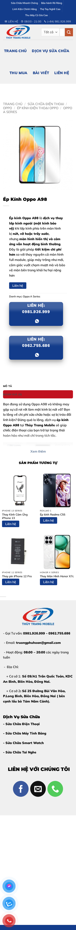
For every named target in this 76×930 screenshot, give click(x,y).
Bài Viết (41, 72)
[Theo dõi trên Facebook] (21, 789)
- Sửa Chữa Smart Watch (23, 743)
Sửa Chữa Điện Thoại (46, 104)
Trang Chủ (15, 50)
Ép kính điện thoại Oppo (37, 108)
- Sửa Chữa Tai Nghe (19, 752)
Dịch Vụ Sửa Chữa (50, 50)
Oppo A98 (39, 404)
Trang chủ (12, 104)
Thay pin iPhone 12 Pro (17, 576)
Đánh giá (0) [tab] (12, 394)
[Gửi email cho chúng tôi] (38, 789)
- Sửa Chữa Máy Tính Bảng (24, 733)
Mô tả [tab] (7, 386)
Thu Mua (18, 72)
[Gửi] (69, 32)
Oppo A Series (31, 296)
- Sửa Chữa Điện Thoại (21, 724)
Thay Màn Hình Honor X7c (57, 576)
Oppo (7, 108)
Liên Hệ (61, 72)
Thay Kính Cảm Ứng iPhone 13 (15, 516)
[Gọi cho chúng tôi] (55, 789)
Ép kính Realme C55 (52, 514)
